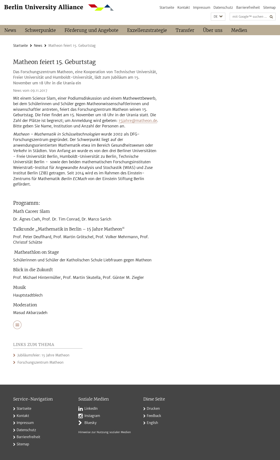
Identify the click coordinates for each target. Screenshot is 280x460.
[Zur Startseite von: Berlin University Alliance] (59, 7)
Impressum (201, 7)
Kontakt (183, 7)
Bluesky (90, 423)
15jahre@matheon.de (138, 120)
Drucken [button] (153, 408)
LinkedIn (91, 408)
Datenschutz (223, 7)
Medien (239, 30)
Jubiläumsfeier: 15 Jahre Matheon (43, 355)
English (152, 423)
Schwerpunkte (40, 30)
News (10, 30)
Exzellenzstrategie (147, 30)
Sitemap (269, 7)
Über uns (212, 30)
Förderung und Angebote (91, 30)
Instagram (92, 416)
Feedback (154, 416)
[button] (218, 17)
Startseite (166, 7)
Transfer (185, 30)
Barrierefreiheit (248, 7)
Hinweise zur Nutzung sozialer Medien (104, 432)
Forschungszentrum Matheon (40, 362)
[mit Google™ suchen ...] (271, 16)
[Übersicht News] (17, 325)
